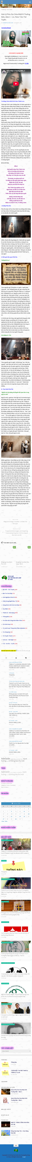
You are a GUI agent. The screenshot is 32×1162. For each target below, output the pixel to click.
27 (3, 819)
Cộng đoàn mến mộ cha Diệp (11, 605)
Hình (7, 761)
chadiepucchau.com (8, 22)
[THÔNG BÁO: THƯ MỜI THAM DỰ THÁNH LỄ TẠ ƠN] (5, 1075)
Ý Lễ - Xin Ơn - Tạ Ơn (13, 720)
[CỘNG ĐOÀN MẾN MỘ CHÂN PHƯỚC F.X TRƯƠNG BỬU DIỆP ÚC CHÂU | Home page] (2, 2)
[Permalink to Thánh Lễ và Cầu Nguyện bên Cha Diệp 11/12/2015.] (4, 743)
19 (28, 814)
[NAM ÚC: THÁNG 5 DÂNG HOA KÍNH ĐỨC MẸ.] (5, 1127)
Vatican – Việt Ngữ (8, 640)
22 (11, 816)
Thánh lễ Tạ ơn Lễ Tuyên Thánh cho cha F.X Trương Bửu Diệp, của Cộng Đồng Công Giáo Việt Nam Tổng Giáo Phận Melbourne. (20, 684)
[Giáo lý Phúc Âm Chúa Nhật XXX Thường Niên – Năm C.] (5, 1094)
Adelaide (5, 758)
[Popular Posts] (16, 658)
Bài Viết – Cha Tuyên (8, 589)
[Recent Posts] (6, 658)
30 (15, 819)
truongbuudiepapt (6, 28)
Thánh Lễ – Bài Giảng (9, 612)
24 (20, 816)
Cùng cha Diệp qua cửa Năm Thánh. (16, 759)
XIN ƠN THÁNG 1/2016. (14, 752)
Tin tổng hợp (6, 632)
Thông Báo (6, 616)
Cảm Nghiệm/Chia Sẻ (9, 597)
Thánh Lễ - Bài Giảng (6, 9)
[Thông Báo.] (16, 870)
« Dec (2, 821)
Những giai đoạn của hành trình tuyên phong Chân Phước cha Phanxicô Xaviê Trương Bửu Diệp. (19, 695)
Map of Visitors (4, 787)
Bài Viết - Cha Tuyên (13, 711)
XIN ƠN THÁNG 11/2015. (15, 722)
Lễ (9, 761)
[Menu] (30, 2)
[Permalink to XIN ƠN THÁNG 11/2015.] (4, 723)
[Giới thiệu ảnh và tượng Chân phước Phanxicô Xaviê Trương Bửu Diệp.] (16, 1033)
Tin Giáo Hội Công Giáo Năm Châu (12, 620)
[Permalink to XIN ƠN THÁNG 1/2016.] (4, 752)
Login (24, 1157)
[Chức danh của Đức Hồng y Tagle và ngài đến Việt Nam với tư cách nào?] (16, 1013)
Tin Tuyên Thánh (7, 636)
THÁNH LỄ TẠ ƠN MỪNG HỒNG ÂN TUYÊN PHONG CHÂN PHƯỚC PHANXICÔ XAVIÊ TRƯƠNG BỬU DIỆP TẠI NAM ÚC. (19, 665)
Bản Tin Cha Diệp (7, 593)
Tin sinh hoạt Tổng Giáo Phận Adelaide (14, 628)
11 (24, 811)
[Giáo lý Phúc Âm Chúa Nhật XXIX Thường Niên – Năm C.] (5, 1102)
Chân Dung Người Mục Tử (10, 601)
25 (24, 816)
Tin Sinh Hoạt (7, 624)
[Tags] (26, 658)
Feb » (6, 821)
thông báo (14, 761)
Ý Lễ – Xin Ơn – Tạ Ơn (8, 643)
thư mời (21, 761)
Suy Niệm (5, 609)
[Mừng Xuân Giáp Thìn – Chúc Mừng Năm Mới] (5, 1135)
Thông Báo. (12, 675)
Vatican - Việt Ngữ (13, 702)
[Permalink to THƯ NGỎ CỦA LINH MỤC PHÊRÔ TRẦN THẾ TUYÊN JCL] (4, 714)
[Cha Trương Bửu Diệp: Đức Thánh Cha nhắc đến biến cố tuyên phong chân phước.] (16, 931)
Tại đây (27, 63)
